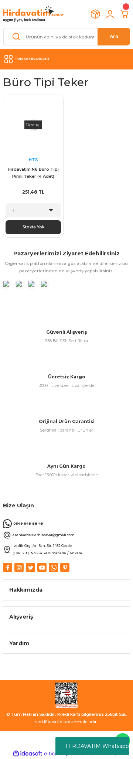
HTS (33, 159)
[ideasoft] (27, 754)
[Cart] (125, 14)
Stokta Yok (33, 227)
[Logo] (33, 14)
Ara (114, 36)
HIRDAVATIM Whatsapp (97, 746)
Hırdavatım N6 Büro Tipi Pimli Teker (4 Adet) (33, 173)
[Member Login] (110, 14)
